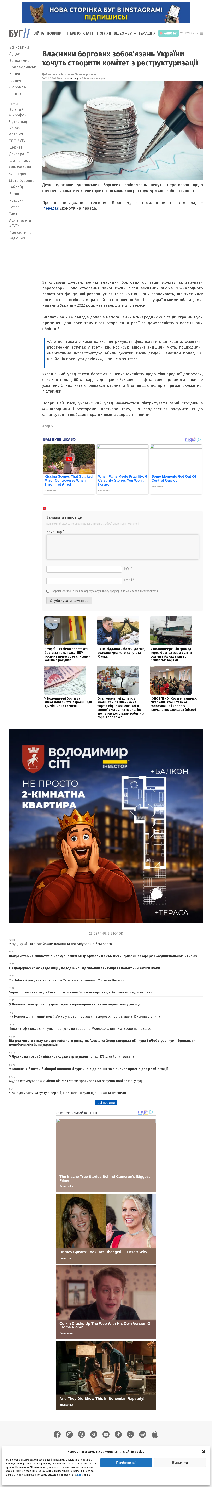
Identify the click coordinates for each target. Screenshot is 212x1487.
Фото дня (17, 174)
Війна (39, 33)
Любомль (17, 87)
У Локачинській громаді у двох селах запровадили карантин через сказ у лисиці (74, 1004)
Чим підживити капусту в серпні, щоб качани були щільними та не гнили (67, 1093)
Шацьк (15, 93)
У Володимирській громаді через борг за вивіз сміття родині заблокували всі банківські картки (171, 654)
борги (77, 78)
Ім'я (128, 568)
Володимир (19, 60)
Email (129, 580)
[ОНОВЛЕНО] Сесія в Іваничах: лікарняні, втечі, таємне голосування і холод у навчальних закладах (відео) (173, 704)
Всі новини (19, 47)
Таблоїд (16, 187)
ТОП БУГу (17, 140)
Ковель (15, 74)
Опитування (20, 167)
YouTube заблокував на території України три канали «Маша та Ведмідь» (67, 980)
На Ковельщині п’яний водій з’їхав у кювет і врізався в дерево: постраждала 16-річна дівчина (84, 1017)
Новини (54, 33)
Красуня (16, 200)
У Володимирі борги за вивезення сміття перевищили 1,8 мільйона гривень (68, 702)
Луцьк (14, 54)
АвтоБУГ (16, 134)
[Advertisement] (23, 304)
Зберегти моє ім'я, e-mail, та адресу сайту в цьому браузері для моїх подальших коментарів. (105, 591)
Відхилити (180, 1463)
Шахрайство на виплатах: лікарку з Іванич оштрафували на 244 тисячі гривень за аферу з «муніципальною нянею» (103, 956)
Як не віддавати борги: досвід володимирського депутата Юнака (121, 652)
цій (79, 1474)
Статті (88, 33)
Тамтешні (17, 213)
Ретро (14, 207)
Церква (16, 147)
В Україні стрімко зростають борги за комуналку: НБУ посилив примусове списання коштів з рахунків (67, 654)
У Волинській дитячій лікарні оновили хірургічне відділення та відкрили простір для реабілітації (88, 1069)
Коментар (55, 532)
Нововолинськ (22, 67)
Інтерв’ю (72, 33)
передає (51, 208)
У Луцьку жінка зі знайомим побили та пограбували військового (60, 944)
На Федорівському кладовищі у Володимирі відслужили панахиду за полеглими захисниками (84, 968)
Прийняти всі (126, 1463)
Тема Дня (147, 33)
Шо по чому (19, 160)
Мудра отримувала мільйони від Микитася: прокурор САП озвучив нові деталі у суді (76, 1081)
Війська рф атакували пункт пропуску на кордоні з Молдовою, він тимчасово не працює (80, 1029)
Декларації (19, 154)
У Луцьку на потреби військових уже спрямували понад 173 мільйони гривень (72, 1057)
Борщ (14, 194)
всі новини (106, 1103)
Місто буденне (21, 180)
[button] (204, 1451)
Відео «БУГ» (125, 33)
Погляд (104, 33)
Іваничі (15, 80)
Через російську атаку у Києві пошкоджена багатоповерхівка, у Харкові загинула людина (80, 992)
